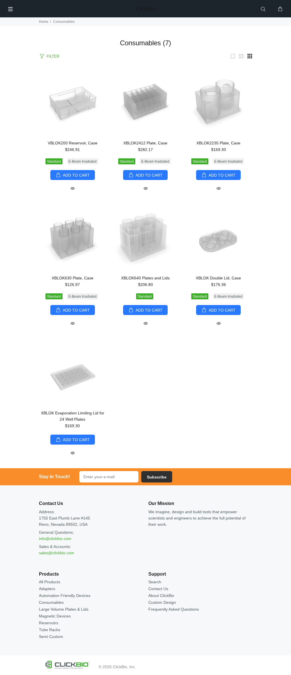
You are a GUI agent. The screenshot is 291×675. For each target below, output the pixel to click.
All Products (49, 582)
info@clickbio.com (55, 538)
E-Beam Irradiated (82, 161)
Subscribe (157, 477)
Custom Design (162, 602)
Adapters (47, 588)
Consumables (51, 602)
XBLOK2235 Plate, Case (218, 143)
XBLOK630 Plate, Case (72, 278)
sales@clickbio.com (56, 553)
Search (154, 582)
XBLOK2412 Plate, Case (145, 143)
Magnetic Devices (55, 616)
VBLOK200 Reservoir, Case (72, 143)
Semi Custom (51, 636)
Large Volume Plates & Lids (63, 609)
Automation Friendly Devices (64, 595)
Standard (54, 161)
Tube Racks (49, 629)
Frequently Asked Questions (173, 609)
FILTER (53, 56)
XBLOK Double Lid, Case (218, 278)
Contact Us (158, 588)
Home (43, 22)
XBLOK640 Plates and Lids (145, 278)
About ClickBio (161, 595)
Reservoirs (48, 623)
